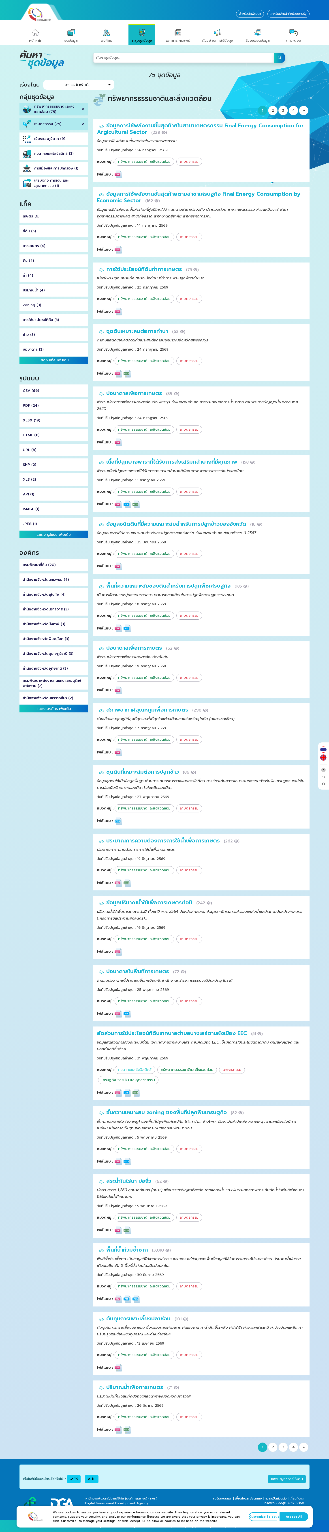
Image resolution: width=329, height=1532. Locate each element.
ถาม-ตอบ (293, 40)
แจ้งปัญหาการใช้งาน (287, 1479)
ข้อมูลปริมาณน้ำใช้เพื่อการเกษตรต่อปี (150, 902)
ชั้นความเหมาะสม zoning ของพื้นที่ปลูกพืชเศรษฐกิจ (167, 1112)
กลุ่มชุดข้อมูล (142, 40)
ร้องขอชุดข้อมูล (258, 40)
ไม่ (93, 1479)
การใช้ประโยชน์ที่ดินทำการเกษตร (145, 269)
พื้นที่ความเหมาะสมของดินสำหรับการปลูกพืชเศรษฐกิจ (169, 586)
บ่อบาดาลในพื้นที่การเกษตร (138, 971)
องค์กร (106, 40)
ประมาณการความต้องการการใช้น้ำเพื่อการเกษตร (164, 841)
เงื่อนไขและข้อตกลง (248, 1498)
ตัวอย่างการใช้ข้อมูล (217, 40)
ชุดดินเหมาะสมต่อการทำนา (138, 331)
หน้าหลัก (35, 40)
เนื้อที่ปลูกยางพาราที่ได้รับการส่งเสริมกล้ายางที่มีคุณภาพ (172, 462)
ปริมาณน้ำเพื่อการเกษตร (135, 1387)
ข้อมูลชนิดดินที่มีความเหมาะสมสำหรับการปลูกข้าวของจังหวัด (177, 524)
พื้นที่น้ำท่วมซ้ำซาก (128, 1250)
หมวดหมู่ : (105, 161)
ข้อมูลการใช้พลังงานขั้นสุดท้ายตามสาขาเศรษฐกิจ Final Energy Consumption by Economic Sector (198, 197)
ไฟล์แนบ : (105, 174)
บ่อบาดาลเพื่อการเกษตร (135, 393)
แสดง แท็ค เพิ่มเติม (54, 360)
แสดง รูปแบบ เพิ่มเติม (54, 534)
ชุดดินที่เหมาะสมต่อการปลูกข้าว (143, 772)
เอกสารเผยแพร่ (178, 40)
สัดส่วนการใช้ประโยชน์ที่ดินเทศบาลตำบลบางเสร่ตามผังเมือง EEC (173, 1033)
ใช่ (75, 1479)
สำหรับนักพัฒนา (250, 13)
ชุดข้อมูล (71, 40)
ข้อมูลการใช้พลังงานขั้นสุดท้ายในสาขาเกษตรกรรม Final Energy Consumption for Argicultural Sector (200, 129)
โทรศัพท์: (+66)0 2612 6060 (283, 1503)
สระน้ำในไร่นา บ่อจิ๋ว (129, 1181)
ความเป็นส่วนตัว (276, 1498)
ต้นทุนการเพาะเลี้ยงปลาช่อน (139, 1319)
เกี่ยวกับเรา (297, 1498)
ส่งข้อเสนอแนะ (222, 1498)
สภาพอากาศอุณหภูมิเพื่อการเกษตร (148, 710)
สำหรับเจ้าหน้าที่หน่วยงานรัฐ (288, 13)
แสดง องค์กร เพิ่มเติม (53, 709)
